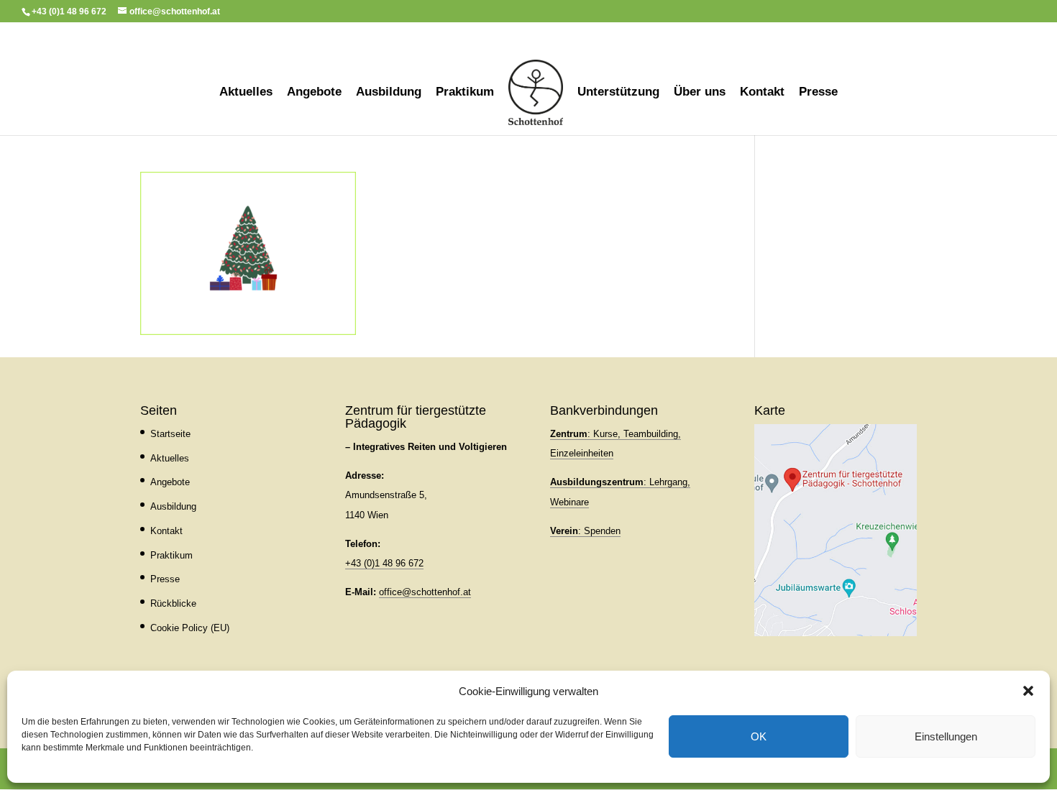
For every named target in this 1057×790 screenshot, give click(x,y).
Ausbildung (388, 92)
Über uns (700, 92)
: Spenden (585, 530)
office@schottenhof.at (425, 592)
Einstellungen (946, 736)
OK (759, 736)
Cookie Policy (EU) (189, 628)
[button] (1028, 691)
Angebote (314, 92)
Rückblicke (173, 603)
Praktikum (465, 92)
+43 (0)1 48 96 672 (384, 563)
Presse (818, 92)
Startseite (170, 433)
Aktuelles (246, 92)
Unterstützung (618, 92)
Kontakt (762, 92)
